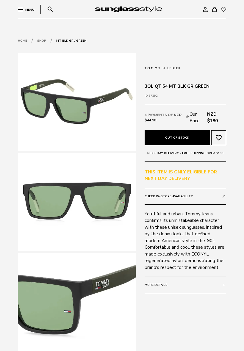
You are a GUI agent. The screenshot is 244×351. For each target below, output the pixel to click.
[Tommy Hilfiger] (162, 67)
